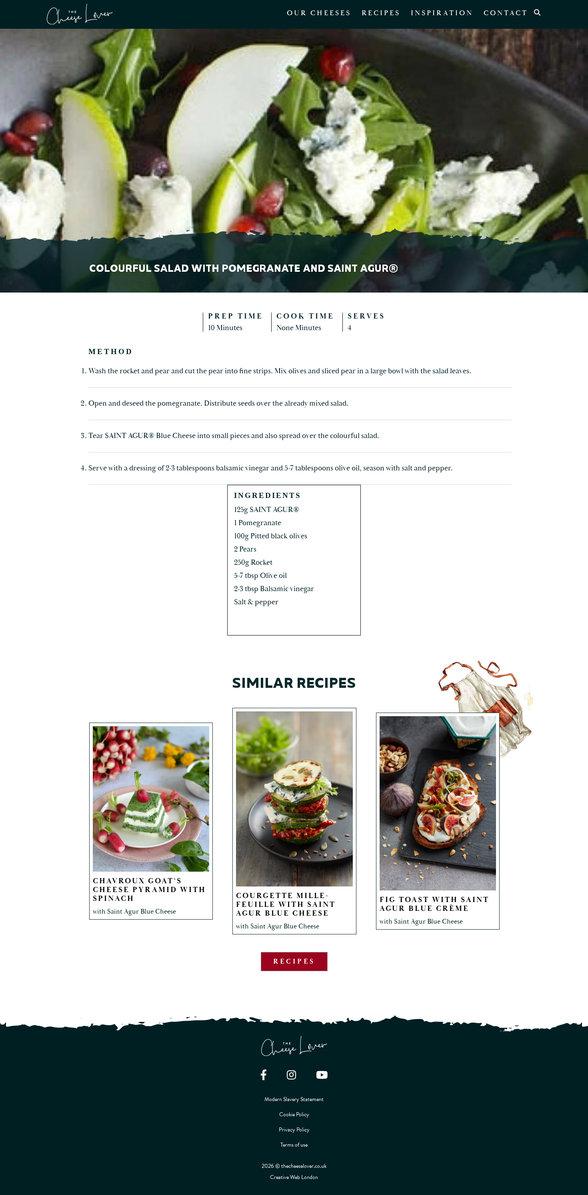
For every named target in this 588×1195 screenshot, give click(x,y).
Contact (506, 13)
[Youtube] (322, 1075)
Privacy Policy (294, 1129)
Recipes (381, 13)
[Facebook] (263, 1075)
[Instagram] (291, 1075)
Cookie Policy (294, 1114)
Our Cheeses (319, 13)
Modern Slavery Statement (294, 1099)
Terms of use (294, 1145)
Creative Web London (294, 1177)
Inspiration (442, 13)
